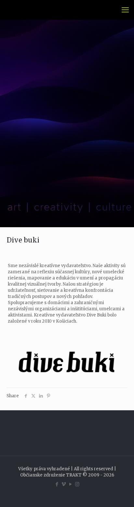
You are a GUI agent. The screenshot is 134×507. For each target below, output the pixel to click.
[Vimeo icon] (63, 484)
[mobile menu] (125, 9)
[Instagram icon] (77, 484)
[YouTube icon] (70, 484)
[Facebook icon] (56, 484)
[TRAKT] (14, 10)
